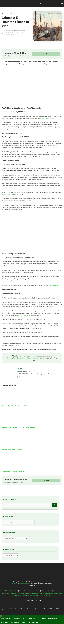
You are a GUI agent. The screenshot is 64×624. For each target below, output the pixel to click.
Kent (18, 593)
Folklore (31, 619)
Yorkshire (47, 595)
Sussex (32, 595)
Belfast (7, 591)
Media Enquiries (28, 609)
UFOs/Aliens (33, 622)
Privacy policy (57, 609)
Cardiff (26, 591)
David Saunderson (9, 30)
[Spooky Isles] (11, 3)
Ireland (13, 593)
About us (21, 609)
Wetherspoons (6, 194)
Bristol (21, 591)
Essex (50, 591)
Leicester (28, 593)
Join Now (46, 54)
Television (5, 622)
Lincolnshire (11, 35)
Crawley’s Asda (54, 285)
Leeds (22, 593)
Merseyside (58, 593)
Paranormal (5, 619)
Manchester (49, 593)
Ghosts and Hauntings (8, 13)
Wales (38, 595)
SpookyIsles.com (24, 583)
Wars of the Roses (23, 315)
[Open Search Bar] (62, 4)
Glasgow (55, 591)
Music (24, 622)
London (42, 593)
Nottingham (18, 595)
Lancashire (35, 593)
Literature (15, 622)
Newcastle (25, 595)
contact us (50, 609)
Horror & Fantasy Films (48, 619)
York (41, 595)
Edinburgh (44, 591)
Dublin (38, 591)
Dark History (19, 619)
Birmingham (14, 591)
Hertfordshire (6, 593)
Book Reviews (37, 609)
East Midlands (7, 33)
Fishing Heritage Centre (46, 118)
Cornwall (32, 591)
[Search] (54, 505)
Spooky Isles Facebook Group (24, 358)
